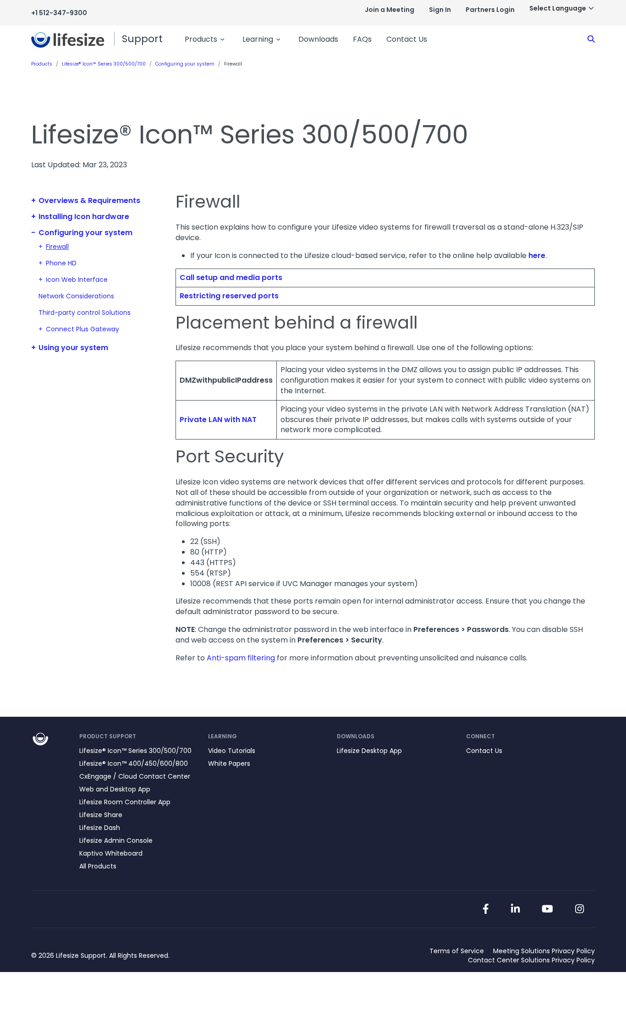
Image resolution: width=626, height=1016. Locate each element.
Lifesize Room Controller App (124, 802)
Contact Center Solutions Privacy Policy (531, 960)
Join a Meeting (389, 9)
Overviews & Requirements (89, 200)
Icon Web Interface (77, 279)
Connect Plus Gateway (82, 329)
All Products (97, 866)
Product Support (107, 736)
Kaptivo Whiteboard (111, 853)
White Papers (229, 763)
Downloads (318, 39)
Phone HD (61, 263)
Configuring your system (85, 232)
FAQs (362, 39)
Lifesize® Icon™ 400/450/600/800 (133, 763)
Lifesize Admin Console (116, 840)
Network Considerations (76, 296)
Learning (257, 39)
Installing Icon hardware (83, 216)
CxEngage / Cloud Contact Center (134, 776)
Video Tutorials (231, 750)
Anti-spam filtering (241, 658)
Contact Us (406, 39)
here (536, 255)
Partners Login (490, 9)
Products (201, 39)
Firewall (57, 246)
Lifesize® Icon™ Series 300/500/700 (135, 750)
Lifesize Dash (99, 827)
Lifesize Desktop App (369, 750)
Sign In (440, 9)
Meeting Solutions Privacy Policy (544, 951)
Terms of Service (456, 951)
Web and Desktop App (114, 789)
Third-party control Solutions (84, 312)
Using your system (73, 347)
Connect (480, 736)
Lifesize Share (100, 814)
